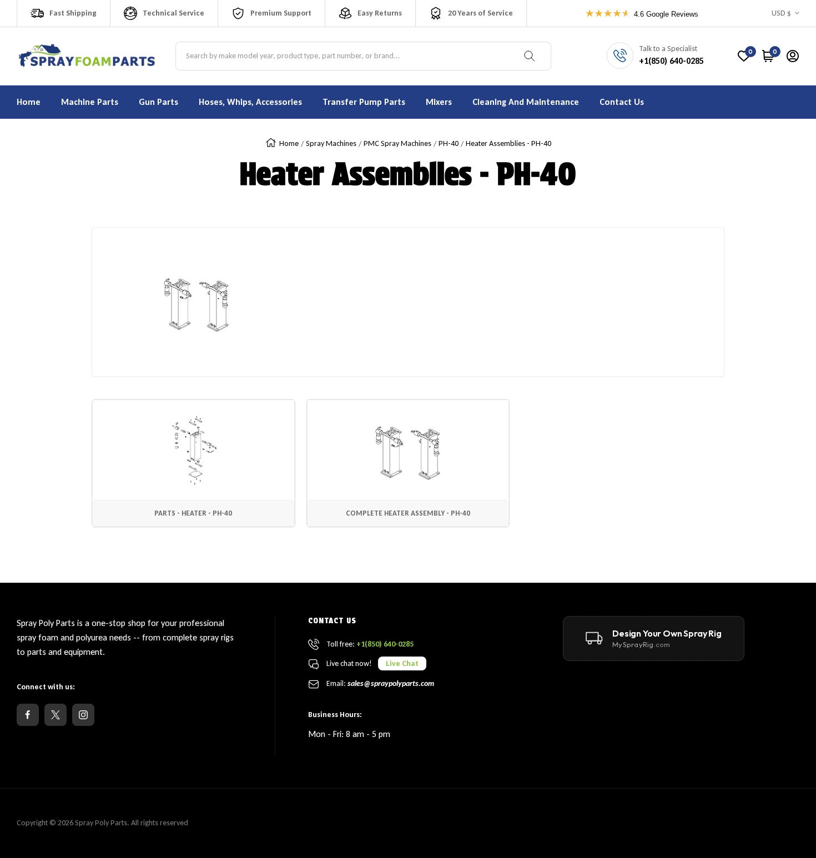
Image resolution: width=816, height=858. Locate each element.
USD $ (781, 13)
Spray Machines (331, 143)
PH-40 (449, 143)
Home (289, 143)
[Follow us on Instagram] (83, 715)
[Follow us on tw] (55, 715)
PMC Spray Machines (397, 143)
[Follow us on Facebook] (28, 715)
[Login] (792, 56)
